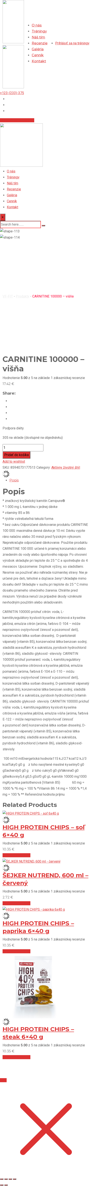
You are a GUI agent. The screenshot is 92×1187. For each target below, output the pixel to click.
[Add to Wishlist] (6, 474)
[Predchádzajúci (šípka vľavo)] (1, 1185)
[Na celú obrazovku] (6, 1179)
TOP (3, 1080)
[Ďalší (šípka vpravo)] (6, 1185)
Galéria (38, 49)
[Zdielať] (10, 1179)
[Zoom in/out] (1, 1179)
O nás (37, 25)
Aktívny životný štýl (65, 467)
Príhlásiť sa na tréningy (17, 120)
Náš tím (38, 37)
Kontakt (39, 61)
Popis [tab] (14, 480)
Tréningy (39, 31)
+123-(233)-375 (12, 93)
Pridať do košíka (16, 455)
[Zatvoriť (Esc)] (14, 1179)
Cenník (38, 55)
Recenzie (39, 43)
